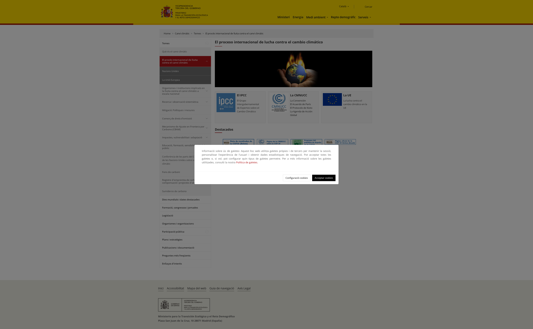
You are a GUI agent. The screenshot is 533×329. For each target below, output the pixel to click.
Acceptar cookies (324, 177)
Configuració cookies (297, 177)
